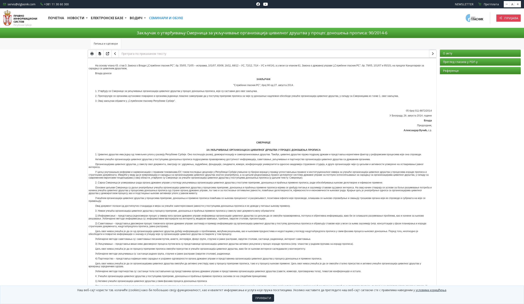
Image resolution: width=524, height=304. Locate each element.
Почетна (56, 18)
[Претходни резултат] (115, 54)
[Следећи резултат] (432, 53)
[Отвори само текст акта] (108, 54)
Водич (136, 18)
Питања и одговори (106, 43)
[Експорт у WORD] (100, 54)
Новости (76, 18)
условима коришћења (431, 290)
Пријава (511, 18)
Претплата (491, 4)
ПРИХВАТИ (263, 298)
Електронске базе (107, 18)
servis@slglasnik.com (21, 4)
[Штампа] (92, 54)
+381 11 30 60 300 (56, 4)
